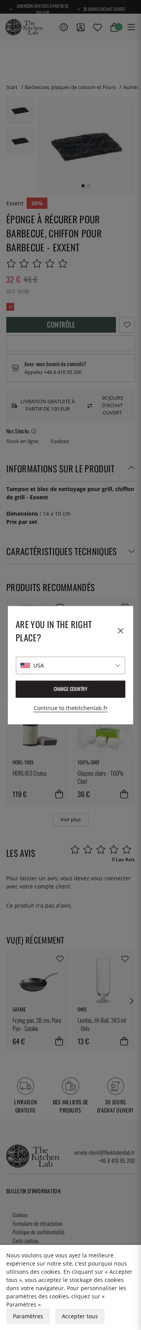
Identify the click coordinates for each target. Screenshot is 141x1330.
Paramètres (28, 1316)
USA (38, 665)
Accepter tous (80, 1316)
